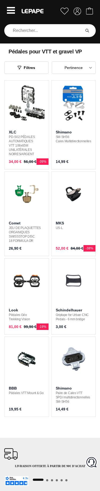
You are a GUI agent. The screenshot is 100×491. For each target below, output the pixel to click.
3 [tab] (52, 480)
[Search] (87, 30)
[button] (11, 11)
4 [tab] (57, 480)
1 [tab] (38, 480)
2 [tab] (47, 480)
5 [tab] (62, 480)
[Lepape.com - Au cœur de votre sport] (33, 11)
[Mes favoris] (65, 11)
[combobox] (43, 30)
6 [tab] (66, 480)
